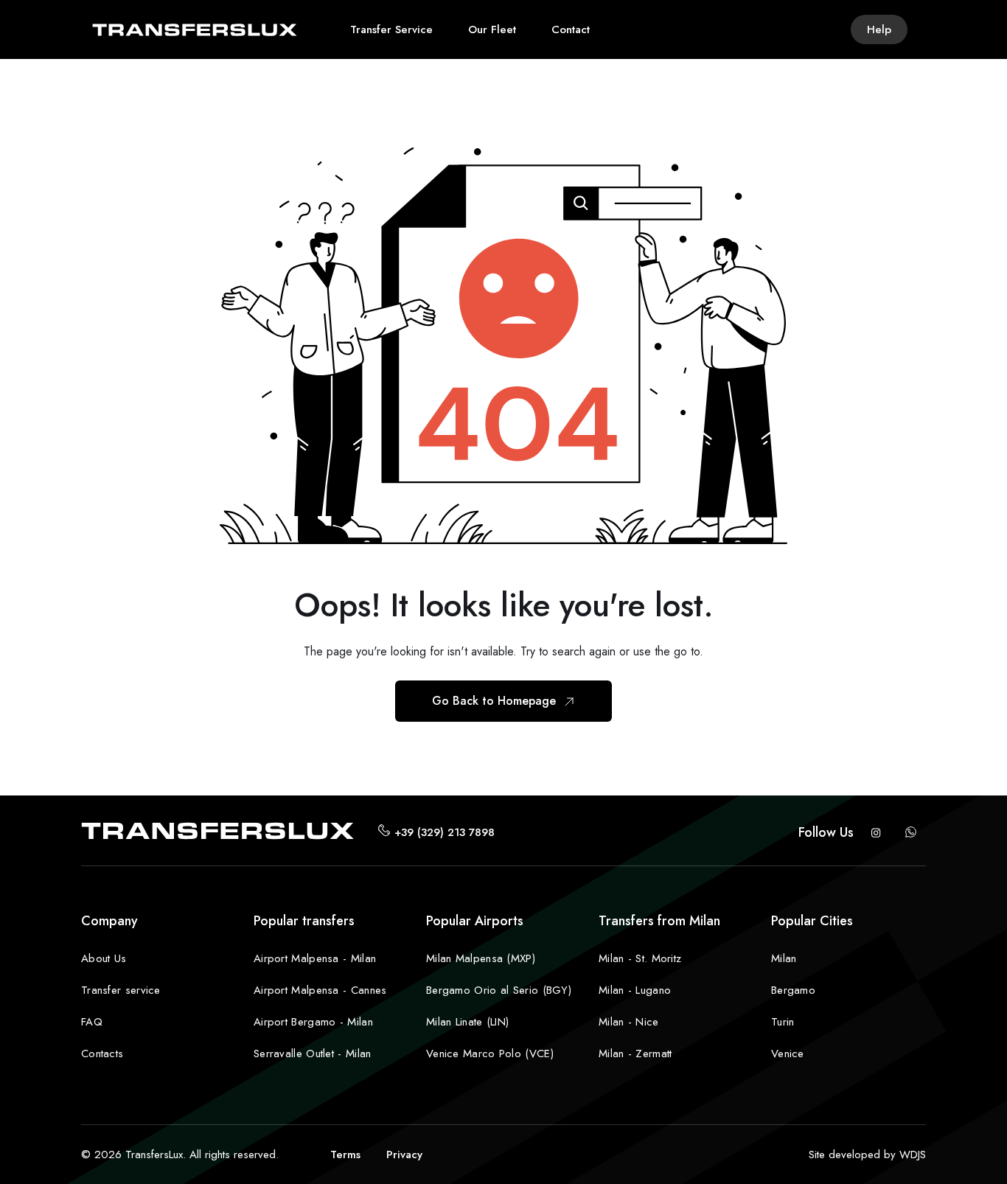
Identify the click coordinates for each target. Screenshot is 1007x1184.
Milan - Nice (629, 1022)
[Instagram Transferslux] (876, 832)
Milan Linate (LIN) (467, 1022)
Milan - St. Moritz (640, 958)
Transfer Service (391, 29)
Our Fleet (492, 29)
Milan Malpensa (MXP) (480, 958)
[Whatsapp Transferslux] (911, 832)
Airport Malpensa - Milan (315, 958)
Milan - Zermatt (635, 1053)
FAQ (91, 1022)
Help (879, 29)
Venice (787, 1053)
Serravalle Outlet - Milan (313, 1053)
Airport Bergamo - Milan (313, 1022)
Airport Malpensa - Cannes (320, 990)
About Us (103, 958)
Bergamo (793, 990)
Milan (784, 958)
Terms (345, 1154)
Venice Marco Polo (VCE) (490, 1053)
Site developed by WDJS (867, 1154)
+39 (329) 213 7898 (444, 832)
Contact (570, 29)
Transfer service (121, 990)
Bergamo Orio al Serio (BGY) (498, 990)
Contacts (102, 1053)
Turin (783, 1022)
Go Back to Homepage (496, 700)
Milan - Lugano (635, 990)
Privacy (404, 1154)
